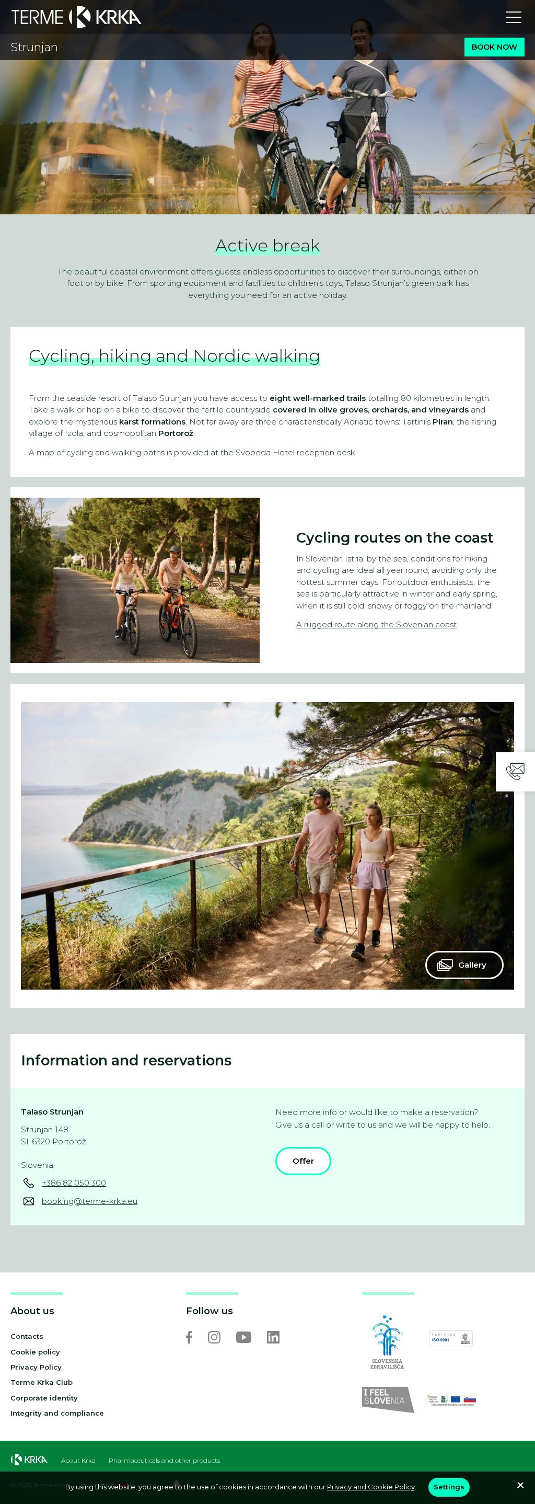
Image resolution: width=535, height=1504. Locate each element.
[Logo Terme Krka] (76, 17)
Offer (303, 1161)
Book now (494, 47)
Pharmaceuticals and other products (164, 1460)
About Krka (78, 1460)
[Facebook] (189, 1337)
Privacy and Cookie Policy (371, 1487)
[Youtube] (243, 1337)
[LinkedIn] (273, 1337)
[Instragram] (214, 1337)
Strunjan (34, 47)
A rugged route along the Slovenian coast (376, 624)
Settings (449, 1487)
